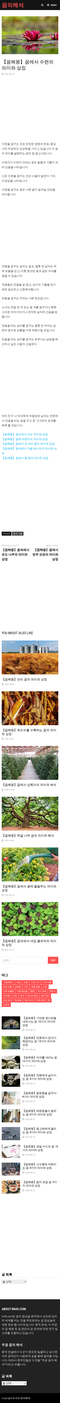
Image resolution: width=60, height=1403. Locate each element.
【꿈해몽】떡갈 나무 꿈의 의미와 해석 (28, 835)
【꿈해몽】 (8, 982)
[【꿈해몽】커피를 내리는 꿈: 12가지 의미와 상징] (11, 1058)
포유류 (6, 1004)
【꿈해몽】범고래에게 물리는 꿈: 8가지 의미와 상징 (39, 1130)
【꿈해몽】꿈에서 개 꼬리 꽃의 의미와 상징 (28, 443)
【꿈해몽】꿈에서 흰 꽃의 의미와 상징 (25, 458)
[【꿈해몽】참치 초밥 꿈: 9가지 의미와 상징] (11, 1182)
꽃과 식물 (17, 533)
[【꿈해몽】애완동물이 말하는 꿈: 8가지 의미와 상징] (11, 1111)
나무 (26, 986)
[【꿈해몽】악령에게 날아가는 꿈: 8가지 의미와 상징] (11, 1075)
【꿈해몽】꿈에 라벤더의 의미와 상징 (25, 439)
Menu (54, 5)
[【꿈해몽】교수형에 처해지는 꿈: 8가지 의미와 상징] (11, 1164)
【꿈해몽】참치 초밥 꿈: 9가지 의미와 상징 (39, 1183)
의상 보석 (7, 1000)
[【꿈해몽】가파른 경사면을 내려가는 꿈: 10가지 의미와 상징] (11, 1018)
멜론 (33, 991)
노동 (45, 986)
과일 (18, 982)
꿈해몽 (18, 986)
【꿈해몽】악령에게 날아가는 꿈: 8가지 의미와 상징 (39, 1077)
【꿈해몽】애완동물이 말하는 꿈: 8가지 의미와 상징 (39, 1112)
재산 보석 (29, 1000)
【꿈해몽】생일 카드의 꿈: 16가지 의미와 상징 (40, 1148)
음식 (22, 995)
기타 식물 (47, 982)
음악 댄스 (45, 995)
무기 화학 (42, 991)
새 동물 (6, 995)
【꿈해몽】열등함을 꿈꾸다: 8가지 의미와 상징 (39, 1094)
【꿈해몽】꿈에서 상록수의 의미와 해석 (29, 785)
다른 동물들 (8, 991)
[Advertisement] (30, 111)
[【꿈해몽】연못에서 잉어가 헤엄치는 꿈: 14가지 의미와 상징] (11, 1038)
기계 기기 (35, 982)
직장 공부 (40, 1000)
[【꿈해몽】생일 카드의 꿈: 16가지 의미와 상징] (11, 1147)
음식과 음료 (32, 995)
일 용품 (18, 1000)
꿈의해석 (13, 5)
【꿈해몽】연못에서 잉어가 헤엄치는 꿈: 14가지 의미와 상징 (39, 1041)
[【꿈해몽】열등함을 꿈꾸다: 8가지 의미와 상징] (11, 1093)
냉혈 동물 (35, 986)
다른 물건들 (22, 991)
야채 (15, 995)
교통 (26, 982)
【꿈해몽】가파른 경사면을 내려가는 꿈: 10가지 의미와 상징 (39, 1021)
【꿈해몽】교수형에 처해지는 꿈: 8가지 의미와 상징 (39, 1166)
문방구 (53, 991)
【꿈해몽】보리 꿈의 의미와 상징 (24, 679)
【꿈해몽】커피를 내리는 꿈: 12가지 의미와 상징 (40, 1059)
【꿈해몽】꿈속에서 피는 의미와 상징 (25, 434)
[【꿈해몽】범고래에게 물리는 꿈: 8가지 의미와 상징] (11, 1129)
